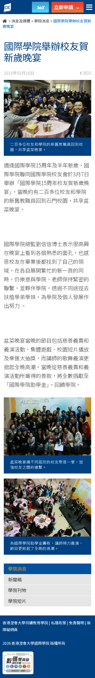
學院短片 (17, 601)
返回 (86, 73)
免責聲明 (76, 622)
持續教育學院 (36, 622)
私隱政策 (58, 622)
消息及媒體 (20, 20)
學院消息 (41, 20)
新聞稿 (15, 579)
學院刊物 (17, 590)
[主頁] (5, 20)
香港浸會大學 (14, 622)
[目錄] (89, 7)
